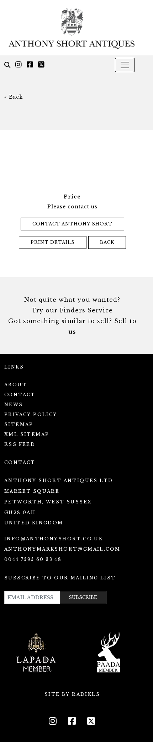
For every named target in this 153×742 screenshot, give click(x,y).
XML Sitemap (26, 434)
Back (107, 242)
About (15, 384)
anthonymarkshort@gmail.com (62, 549)
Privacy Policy (30, 414)
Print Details (53, 242)
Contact (20, 394)
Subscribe (83, 597)
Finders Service (86, 310)
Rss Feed (19, 444)
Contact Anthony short (72, 224)
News (13, 404)
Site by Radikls (72, 694)
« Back (13, 97)
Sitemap (18, 424)
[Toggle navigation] (125, 65)
